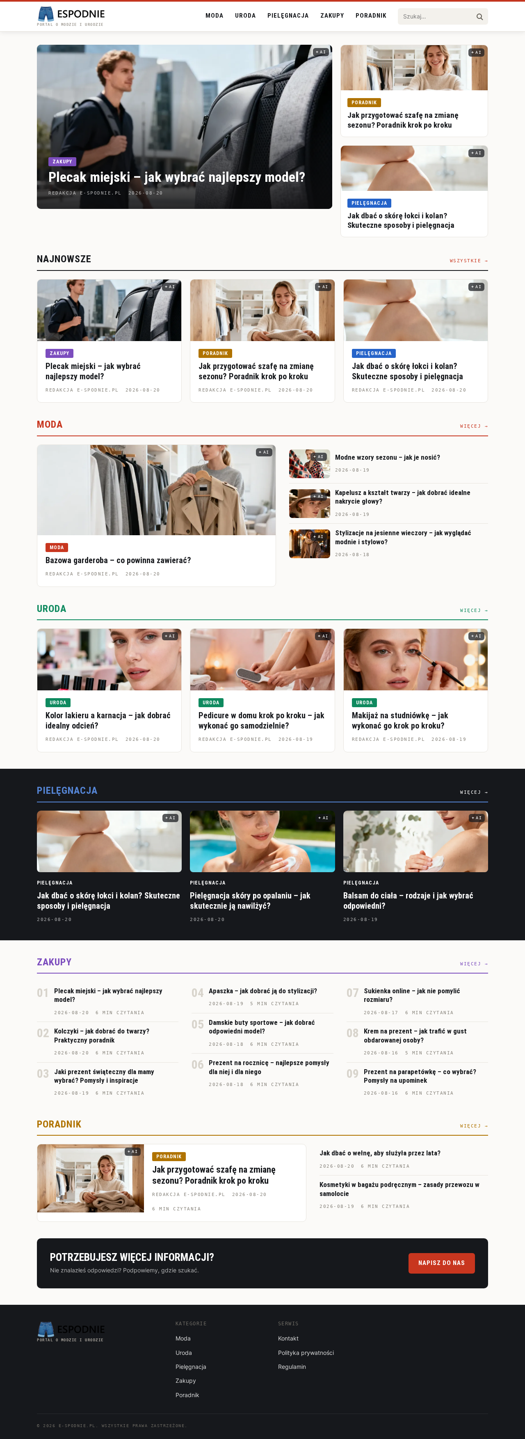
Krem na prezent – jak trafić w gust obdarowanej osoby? (415, 1035)
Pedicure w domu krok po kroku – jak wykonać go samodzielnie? (261, 720)
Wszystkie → (469, 261)
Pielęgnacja (288, 15)
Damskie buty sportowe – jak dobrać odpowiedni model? (262, 1026)
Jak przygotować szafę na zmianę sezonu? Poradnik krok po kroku (403, 120)
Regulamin (292, 1366)
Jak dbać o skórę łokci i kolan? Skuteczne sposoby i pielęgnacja (400, 220)
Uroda (245, 15)
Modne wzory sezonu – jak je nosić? (387, 457)
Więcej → (474, 426)
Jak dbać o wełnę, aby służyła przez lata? (380, 1153)
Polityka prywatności (306, 1352)
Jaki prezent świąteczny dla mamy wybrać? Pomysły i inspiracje (104, 1076)
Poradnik (371, 15)
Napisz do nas (441, 1263)
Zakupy (332, 15)
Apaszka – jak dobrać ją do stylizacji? (263, 991)
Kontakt (288, 1338)
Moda (214, 15)
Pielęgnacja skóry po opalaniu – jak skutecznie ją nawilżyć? (250, 901)
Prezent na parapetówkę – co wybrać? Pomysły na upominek (420, 1076)
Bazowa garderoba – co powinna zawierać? (118, 560)
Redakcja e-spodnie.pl (82, 390)
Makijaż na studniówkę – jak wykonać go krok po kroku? (400, 720)
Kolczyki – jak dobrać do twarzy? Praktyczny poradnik (101, 1035)
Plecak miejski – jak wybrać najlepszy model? (176, 177)
